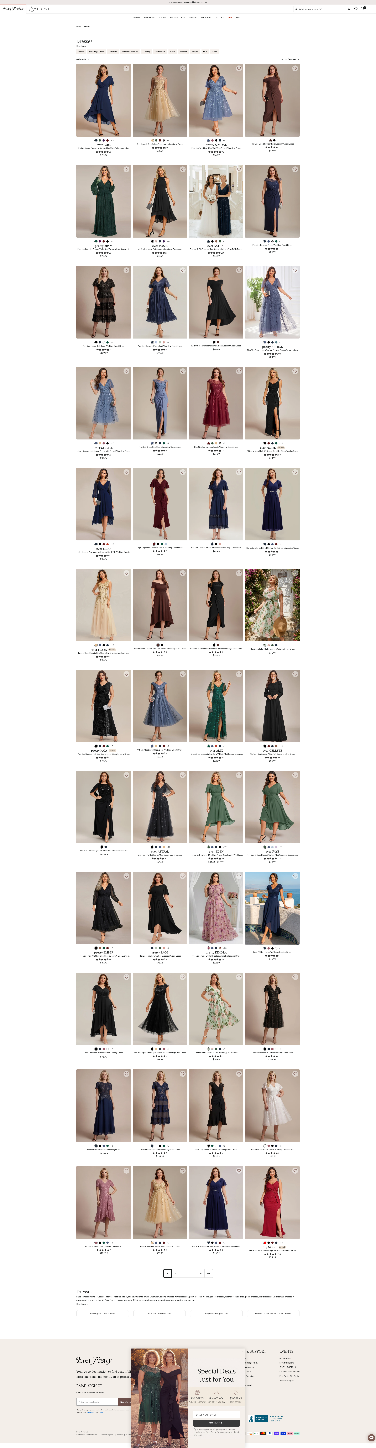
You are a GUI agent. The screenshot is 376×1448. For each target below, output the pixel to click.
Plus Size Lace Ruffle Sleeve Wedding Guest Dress (272, 1149)
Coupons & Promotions (290, 1371)
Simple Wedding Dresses (216, 1313)
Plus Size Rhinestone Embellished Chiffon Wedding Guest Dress (216, 1246)
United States (92, 1434)
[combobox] (321, 9)
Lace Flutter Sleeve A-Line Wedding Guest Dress (272, 1053)
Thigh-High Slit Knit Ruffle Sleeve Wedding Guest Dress (159, 547)
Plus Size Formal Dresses (159, 1313)
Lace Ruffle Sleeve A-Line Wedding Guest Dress (160, 1149)
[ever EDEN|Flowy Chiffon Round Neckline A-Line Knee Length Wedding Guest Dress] (216, 807)
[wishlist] (356, 9)
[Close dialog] (242, 1351)
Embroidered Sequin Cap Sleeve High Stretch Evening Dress (103, 653)
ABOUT (239, 17)
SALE (230, 17)
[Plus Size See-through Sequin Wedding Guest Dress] (216, 403)
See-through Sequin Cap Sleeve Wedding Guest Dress (160, 144)
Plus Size (113, 51)
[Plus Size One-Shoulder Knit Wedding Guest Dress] (272, 100)
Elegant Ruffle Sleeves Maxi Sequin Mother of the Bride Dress (216, 249)
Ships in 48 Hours (130, 51)
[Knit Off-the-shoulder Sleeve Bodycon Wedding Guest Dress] (216, 605)
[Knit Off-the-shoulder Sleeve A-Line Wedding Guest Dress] (216, 302)
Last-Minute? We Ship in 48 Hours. (188, 2)
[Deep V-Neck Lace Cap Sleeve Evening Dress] (272, 908)
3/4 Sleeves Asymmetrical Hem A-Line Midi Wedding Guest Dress (103, 552)
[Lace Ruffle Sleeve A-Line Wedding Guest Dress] (160, 1105)
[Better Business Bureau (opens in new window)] (266, 1418)
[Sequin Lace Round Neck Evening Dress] (103, 1105)
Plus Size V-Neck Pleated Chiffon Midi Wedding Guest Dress (272, 855)
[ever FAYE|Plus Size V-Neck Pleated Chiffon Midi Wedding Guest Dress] (272, 807)
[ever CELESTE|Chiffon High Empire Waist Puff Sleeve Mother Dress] (272, 706)
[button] (126, 68)
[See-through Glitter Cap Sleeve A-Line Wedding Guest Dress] (160, 1009)
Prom (172, 51)
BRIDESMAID (206, 17)
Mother (183, 51)
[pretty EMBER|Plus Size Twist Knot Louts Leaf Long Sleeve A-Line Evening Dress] (103, 908)
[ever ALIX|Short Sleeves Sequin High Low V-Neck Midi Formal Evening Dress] (216, 706)
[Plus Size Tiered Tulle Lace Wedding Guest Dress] (103, 302)
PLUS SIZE (220, 17)
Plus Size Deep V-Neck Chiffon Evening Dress (104, 1053)
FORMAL (163, 17)
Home (78, 26)
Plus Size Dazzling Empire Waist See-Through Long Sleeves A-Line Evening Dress (104, 249)
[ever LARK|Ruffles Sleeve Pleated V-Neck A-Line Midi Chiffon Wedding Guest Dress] (103, 100)
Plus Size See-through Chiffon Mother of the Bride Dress (103, 850)
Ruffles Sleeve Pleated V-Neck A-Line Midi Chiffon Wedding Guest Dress (103, 148)
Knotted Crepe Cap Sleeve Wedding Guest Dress (160, 447)
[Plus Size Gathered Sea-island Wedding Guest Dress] (160, 302)
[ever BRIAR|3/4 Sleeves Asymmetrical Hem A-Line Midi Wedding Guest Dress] (103, 504)
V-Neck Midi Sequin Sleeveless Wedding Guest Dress (159, 750)
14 (200, 1273)
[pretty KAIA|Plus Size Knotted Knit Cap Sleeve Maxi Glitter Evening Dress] (103, 706)
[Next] (208, 1273)
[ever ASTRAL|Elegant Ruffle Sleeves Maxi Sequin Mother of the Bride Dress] (216, 201)
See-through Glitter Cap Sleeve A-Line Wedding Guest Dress (160, 1053)
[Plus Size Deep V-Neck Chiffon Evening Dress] (103, 1009)
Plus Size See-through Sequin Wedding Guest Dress (216, 447)
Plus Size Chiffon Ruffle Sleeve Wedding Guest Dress (272, 649)
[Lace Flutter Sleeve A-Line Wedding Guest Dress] (272, 1009)
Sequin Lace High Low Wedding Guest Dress (103, 1246)
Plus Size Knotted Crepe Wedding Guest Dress (272, 245)
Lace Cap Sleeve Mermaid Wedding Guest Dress (216, 1149)
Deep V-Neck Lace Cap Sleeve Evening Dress (272, 952)
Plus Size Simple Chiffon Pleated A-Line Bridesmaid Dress (216, 956)
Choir (214, 51)
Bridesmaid (160, 51)
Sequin (195, 51)
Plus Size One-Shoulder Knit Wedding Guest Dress (272, 144)
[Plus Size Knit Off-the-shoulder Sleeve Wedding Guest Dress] (160, 605)
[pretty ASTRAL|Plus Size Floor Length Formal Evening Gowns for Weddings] (272, 302)
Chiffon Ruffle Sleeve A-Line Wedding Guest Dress (216, 1053)
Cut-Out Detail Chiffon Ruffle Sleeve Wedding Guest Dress (216, 547)
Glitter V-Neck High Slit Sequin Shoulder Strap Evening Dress (272, 451)
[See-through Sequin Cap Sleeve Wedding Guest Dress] (160, 100)
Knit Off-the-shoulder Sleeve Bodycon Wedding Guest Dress (216, 648)
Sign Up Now (127, 1401)
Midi (205, 51)
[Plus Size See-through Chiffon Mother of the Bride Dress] (103, 807)
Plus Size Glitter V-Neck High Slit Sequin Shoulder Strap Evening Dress (272, 1250)
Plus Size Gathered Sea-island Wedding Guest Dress (160, 346)
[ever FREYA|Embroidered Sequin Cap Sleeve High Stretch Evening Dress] (103, 605)
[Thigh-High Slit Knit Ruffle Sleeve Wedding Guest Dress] (160, 504)
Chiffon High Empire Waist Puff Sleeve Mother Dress (272, 754)
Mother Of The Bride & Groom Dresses (273, 1313)
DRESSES (193, 17)
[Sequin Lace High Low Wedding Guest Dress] (103, 1202)
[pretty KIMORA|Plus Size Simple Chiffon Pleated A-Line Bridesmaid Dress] (216, 908)
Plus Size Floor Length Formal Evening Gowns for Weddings (272, 350)
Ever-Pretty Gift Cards (289, 1376)
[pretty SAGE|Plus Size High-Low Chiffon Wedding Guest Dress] (160, 908)
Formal (81, 51)
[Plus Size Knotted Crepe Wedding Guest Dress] (272, 201)
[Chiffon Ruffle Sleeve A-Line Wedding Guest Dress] (216, 1009)
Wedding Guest (96, 51)
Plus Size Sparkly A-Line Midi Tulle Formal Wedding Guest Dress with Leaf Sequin (216, 148)
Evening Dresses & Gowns (102, 1313)
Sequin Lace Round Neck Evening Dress (103, 1149)
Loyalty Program (287, 1363)
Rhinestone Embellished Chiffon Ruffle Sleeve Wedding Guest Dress (272, 548)
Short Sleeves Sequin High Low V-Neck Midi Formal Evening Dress (216, 754)
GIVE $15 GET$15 (288, 1367)
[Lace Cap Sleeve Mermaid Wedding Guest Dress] (216, 1105)
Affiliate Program (287, 1380)
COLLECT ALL (217, 1423)
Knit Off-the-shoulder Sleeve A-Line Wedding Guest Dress (216, 346)
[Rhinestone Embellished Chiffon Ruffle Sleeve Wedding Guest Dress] (272, 504)
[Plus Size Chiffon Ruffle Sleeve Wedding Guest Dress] (272, 605)
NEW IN (137, 17)
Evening (146, 51)
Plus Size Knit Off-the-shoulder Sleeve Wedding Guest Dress (160, 648)
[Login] (349, 9)
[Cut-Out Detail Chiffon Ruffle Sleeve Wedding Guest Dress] (216, 504)
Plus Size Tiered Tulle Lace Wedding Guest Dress (103, 346)
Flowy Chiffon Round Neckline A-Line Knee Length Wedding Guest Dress (216, 855)
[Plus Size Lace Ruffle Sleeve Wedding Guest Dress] (272, 1105)
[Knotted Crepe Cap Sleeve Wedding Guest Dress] (160, 403)
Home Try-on (285, 1358)
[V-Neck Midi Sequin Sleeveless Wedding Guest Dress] (160, 706)
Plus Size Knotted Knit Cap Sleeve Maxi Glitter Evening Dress (104, 754)
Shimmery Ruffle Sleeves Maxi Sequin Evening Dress (160, 855)
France (120, 1434)
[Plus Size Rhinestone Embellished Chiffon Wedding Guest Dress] (216, 1202)
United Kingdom (107, 1434)
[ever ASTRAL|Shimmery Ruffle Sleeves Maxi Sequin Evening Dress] (160, 807)
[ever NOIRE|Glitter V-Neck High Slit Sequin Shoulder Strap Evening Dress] (272, 403)
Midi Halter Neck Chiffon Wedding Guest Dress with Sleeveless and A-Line (160, 249)
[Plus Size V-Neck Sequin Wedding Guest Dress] (160, 1202)
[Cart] (362, 8)
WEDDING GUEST (178, 17)
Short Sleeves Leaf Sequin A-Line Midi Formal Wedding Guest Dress (104, 451)
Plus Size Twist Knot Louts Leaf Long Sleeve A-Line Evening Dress (104, 956)
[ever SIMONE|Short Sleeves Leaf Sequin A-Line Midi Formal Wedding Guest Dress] (103, 403)
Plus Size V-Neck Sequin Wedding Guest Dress (160, 1246)
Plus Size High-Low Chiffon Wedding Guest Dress (160, 956)
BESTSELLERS (149, 17)
